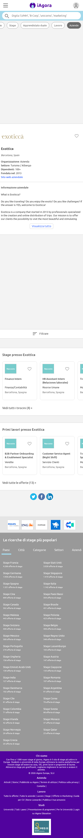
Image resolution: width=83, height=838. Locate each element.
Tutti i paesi (20, 809)
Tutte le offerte (11, 796)
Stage (12, 25)
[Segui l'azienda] (76, 136)
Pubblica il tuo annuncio (54, 799)
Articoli (7, 782)
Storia (15, 782)
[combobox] (41, 15)
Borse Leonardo (33, 799)
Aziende (74, 25)
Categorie (39, 550)
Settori (59, 550)
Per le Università (65, 809)
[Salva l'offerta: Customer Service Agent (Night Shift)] (67, 443)
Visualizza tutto (41, 226)
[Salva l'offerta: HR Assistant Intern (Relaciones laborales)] (67, 369)
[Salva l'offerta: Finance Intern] (29, 369)
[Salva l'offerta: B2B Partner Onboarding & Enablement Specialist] (29, 443)
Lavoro (58, 25)
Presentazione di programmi (41, 809)
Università (9, 809)
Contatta (41, 786)
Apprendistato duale (35, 25)
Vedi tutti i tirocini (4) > (17, 408)
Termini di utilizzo (48, 782)
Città (21, 550)
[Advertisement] (41, 76)
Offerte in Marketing (62, 796)
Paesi (6, 550)
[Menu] (5, 5)
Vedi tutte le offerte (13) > (19, 482)
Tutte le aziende (27, 796)
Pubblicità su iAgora (29, 782)
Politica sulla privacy (68, 782)
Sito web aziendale (12, 177)
